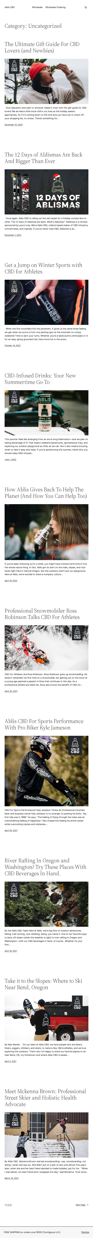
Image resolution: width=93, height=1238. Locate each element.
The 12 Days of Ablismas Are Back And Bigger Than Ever (43, 157)
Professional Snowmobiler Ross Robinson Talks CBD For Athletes (42, 613)
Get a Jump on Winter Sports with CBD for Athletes (43, 268)
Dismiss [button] (85, 1232)
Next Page (82, 1205)
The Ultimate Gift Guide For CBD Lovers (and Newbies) (42, 47)
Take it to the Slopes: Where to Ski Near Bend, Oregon (43, 984)
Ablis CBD (10, 7)
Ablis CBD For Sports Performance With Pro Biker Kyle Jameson (44, 724)
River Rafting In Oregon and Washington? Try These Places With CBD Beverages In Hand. (45, 866)
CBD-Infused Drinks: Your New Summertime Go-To (40, 378)
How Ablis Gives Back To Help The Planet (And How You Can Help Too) (46, 492)
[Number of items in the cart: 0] (85, 7)
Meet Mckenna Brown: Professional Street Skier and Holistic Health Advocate (45, 1097)
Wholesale (37, 7)
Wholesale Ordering (55, 7)
